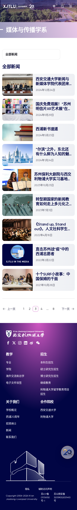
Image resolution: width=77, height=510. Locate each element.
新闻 (8, 430)
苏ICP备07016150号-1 (45, 497)
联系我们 (11, 436)
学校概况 (11, 409)
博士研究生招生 (49, 375)
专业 (8, 362)
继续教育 (45, 382)
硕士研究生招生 (49, 369)
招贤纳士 (11, 423)
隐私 (27, 489)
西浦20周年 (13, 416)
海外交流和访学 (15, 375)
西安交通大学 (48, 409)
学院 (8, 369)
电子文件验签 (14, 382)
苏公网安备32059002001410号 (62, 497)
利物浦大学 (46, 416)
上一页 (11, 309)
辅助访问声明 (45, 489)
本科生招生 (46, 362)
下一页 (66, 309)
